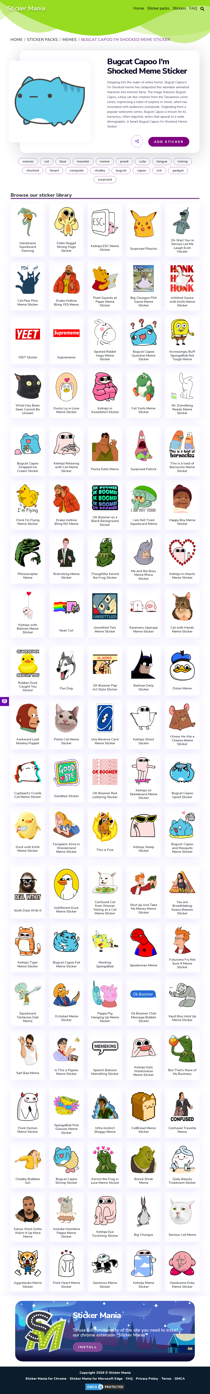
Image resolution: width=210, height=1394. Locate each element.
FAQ (129, 1378)
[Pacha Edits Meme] (105, 445)
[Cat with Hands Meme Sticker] (182, 606)
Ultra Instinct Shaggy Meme (105, 1130)
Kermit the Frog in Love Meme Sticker (105, 1181)
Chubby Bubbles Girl (28, 1181)
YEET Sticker (27, 357)
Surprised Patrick (143, 469)
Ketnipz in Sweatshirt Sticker (105, 410)
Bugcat (121, 170)
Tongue (161, 161)
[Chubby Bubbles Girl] (28, 1159)
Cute (142, 161)
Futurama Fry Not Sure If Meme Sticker (182, 963)
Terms (166, 1378)
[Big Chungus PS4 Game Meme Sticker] (143, 278)
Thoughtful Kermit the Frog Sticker (105, 576)
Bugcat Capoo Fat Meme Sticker (66, 964)
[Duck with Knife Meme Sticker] (28, 825)
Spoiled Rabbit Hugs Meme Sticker (105, 355)
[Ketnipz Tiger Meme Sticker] (28, 941)
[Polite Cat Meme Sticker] (66, 718)
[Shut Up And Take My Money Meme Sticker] (143, 883)
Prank (124, 161)
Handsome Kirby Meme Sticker (182, 1285)
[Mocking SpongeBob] (105, 941)
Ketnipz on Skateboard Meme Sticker (143, 794)
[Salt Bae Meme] (28, 1049)
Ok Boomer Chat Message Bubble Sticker (143, 1017)
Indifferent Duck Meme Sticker (66, 910)
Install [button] (87, 1347)
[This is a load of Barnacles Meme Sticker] (182, 444)
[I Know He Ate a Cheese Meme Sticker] (182, 717)
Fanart (54, 170)
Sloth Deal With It (27, 910)
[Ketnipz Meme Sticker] (143, 1263)
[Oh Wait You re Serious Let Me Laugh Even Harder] (182, 220)
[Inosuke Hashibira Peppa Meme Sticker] (66, 1209)
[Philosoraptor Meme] (28, 552)
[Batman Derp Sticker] (143, 664)
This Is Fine (104, 850)
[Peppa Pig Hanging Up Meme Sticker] (105, 994)
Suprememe (66, 357)
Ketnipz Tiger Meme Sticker (27, 964)
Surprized (105, 179)
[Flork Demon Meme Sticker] (28, 1106)
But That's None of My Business (182, 1072)
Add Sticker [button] (169, 142)
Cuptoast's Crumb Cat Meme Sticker (27, 795)
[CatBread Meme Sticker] (143, 1106)
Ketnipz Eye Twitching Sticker (105, 1234)
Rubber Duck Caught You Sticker (27, 686)
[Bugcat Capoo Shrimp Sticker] (66, 1159)
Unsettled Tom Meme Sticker (105, 629)
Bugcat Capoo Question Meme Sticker (143, 355)
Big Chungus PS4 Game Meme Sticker (143, 301)
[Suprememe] (66, 334)
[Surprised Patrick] (143, 445)
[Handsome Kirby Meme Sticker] (182, 1263)
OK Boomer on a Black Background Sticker (105, 521)
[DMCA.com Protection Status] (105, 1390)
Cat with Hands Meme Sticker (182, 629)
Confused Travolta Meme (182, 1130)
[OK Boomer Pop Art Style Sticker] (105, 664)
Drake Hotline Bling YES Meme (66, 302)
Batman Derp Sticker (144, 687)
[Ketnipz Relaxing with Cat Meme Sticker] (66, 444)
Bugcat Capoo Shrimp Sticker (66, 1181)
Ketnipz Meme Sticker (143, 1285)
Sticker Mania (26, 8)
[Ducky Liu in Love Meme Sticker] (66, 386)
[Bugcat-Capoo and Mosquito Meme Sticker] (182, 824)
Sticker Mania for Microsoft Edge (96, 1378)
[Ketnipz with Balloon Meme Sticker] (28, 605)
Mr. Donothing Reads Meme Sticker (182, 409)
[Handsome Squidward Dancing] (28, 221)
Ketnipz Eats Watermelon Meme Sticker (143, 1071)
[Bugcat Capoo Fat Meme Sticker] (66, 941)
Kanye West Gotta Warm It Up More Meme (28, 1232)
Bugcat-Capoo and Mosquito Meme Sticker (182, 848)
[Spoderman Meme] (143, 942)
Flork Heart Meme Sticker (66, 1285)
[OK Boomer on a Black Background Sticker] (105, 497)
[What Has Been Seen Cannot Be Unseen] (28, 386)
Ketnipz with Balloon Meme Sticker (28, 628)
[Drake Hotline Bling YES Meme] (66, 279)
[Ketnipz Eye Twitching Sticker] (105, 1210)
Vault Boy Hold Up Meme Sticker (182, 1018)
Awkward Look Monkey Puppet (27, 741)
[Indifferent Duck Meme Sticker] (66, 884)
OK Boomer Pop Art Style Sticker (104, 687)
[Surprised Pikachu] (143, 223)
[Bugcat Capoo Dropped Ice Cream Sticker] (28, 444)
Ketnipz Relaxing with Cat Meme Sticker (66, 467)
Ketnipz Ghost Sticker (143, 741)
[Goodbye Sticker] (66, 772)
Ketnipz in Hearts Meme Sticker (182, 576)
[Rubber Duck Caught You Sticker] (28, 663)
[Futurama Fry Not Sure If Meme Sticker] (182, 940)
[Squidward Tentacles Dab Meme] (28, 994)
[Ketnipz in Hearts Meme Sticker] (182, 552)
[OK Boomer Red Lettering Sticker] (105, 771)
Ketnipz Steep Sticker (143, 849)
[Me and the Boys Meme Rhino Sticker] (143, 551)
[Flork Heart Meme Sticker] (66, 1263)
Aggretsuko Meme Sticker (28, 1285)
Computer (77, 170)
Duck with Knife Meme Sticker (28, 849)
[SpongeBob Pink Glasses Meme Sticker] (66, 1105)
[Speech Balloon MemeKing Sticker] (105, 1048)
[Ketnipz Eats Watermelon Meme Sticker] (143, 1047)
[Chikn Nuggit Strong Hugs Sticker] (66, 221)
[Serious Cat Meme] (182, 1211)
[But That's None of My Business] (182, 1048)
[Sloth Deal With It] (28, 885)
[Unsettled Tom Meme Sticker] (105, 606)
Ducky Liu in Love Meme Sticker (66, 410)
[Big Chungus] (143, 1211)
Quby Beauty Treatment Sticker (182, 1181)
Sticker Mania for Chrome (45, 1378)
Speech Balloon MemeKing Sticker (105, 1072)
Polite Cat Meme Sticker (66, 741)
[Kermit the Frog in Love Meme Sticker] (105, 1159)
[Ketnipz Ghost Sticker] (143, 718)
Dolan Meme (182, 688)
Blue (63, 161)
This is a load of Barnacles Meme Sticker (182, 467)
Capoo (141, 170)
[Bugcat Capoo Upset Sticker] (182, 771)
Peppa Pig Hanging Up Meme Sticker (105, 1017)
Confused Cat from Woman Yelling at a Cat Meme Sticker (104, 907)
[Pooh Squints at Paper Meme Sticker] (105, 278)
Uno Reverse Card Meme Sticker (105, 741)
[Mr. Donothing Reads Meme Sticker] (182, 386)
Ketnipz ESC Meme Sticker (105, 248)
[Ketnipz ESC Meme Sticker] (105, 222)
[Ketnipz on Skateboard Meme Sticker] (143, 771)
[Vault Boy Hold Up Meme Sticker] (182, 995)
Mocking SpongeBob (105, 964)
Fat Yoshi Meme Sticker (143, 410)
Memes (28, 161)
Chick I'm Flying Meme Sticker (28, 522)
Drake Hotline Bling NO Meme (66, 522)
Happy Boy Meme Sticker (182, 522)
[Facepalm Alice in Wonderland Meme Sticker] (66, 824)
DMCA (180, 1378)
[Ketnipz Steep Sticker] (143, 825)
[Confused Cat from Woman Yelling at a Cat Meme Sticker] (105, 882)
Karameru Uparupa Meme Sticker (143, 629)
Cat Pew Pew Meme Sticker (27, 302)
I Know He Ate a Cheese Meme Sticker (182, 740)
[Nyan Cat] (66, 607)
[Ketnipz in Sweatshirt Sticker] (105, 386)
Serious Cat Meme (182, 1235)
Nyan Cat (66, 630)
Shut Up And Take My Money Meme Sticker (143, 908)
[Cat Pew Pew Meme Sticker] (28, 279)
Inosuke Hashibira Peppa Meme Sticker (66, 1232)
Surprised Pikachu (143, 249)
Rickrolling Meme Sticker (66, 576)
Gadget (178, 170)
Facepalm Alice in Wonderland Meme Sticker (66, 848)
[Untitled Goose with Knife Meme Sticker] (182, 278)
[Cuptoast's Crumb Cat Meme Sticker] (28, 771)
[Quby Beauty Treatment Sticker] (182, 1159)
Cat (46, 161)
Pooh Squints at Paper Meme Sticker (105, 301)
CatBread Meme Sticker (143, 1130)
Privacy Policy (147, 1378)
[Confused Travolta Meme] (182, 1106)
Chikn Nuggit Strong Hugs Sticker (66, 247)
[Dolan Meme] (182, 665)
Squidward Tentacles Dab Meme (28, 1017)
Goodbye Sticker (66, 796)
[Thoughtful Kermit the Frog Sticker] (105, 552)
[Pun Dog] (66, 665)
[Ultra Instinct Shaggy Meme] (105, 1106)
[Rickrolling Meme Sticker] (66, 552)
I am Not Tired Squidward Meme (143, 522)
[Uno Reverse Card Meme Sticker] (105, 718)
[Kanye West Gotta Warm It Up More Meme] (28, 1209)
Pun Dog (66, 688)
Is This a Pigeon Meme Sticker (66, 1072)
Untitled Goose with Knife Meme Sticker (182, 301)
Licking (183, 161)
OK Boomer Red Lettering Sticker (105, 795)
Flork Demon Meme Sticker (27, 1130)
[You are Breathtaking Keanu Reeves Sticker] (182, 882)
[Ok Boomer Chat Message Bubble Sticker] (143, 994)
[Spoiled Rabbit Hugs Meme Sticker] (105, 332)
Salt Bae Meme (27, 1073)
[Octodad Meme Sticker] (66, 995)
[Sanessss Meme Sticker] (105, 1263)
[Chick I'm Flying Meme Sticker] (28, 498)
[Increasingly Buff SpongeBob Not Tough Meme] (182, 332)
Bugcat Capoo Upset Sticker (182, 795)
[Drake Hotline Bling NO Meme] (66, 498)
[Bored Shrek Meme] (143, 1159)
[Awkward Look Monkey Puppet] (28, 718)
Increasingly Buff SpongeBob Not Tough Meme (182, 355)
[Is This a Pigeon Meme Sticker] (66, 1048)
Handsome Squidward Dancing (27, 247)
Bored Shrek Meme (143, 1181)
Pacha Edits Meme (105, 469)
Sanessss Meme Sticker (105, 1285)
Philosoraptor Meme (28, 576)
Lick (159, 170)
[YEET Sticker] (28, 334)
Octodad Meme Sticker (66, 1018)
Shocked (32, 170)
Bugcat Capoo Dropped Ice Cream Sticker (27, 467)
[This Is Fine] (105, 826)
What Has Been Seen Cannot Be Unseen (28, 409)
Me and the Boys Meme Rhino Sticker (143, 575)
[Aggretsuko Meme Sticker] (28, 1263)
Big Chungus (143, 1235)
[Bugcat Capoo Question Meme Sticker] (143, 332)
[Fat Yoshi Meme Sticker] (143, 386)
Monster (83, 161)
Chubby (100, 170)
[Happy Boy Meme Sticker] (182, 498)
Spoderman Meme (143, 965)
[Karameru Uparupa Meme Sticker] (143, 606)
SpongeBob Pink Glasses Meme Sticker (66, 1129)
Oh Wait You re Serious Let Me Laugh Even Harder (182, 246)
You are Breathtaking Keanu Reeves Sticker (182, 907)
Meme (105, 161)
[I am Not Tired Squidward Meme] (143, 498)
